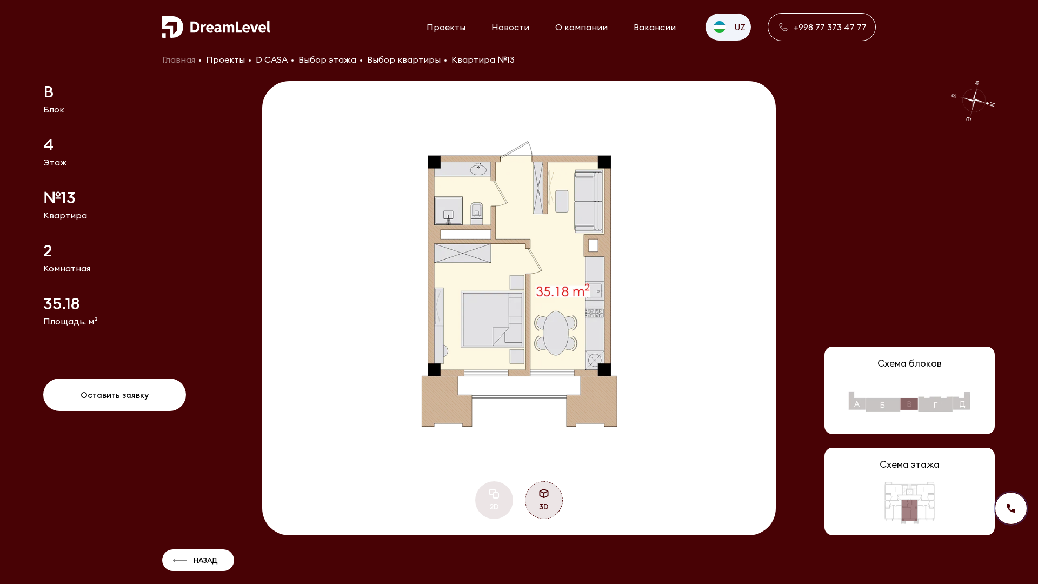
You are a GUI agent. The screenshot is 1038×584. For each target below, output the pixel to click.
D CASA (272, 59)
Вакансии (655, 27)
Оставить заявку (115, 395)
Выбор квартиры (404, 59)
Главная (178, 59)
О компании (581, 27)
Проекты (446, 27)
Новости (510, 27)
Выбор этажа (327, 59)
